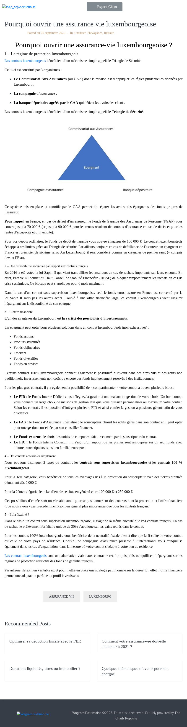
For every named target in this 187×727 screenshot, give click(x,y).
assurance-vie (62, 596)
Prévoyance (94, 33)
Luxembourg (100, 596)
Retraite (109, 33)
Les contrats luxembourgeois (25, 61)
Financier (80, 33)
